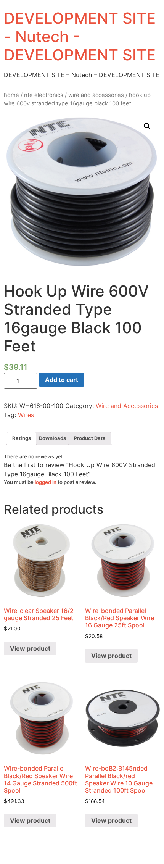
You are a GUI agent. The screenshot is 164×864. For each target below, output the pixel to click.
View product (30, 648)
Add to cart (61, 380)
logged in (45, 482)
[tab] (21, 438)
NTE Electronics (43, 95)
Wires (26, 415)
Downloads (52, 438)
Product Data (90, 438)
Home (11, 95)
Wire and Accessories (96, 95)
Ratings (21, 438)
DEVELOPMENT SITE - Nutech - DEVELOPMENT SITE (80, 36)
